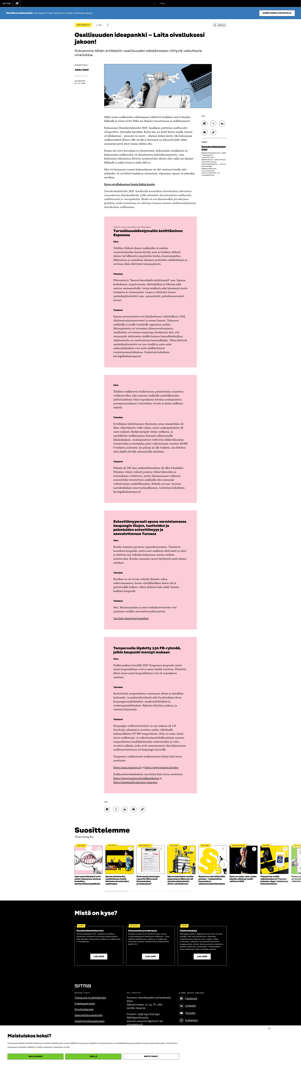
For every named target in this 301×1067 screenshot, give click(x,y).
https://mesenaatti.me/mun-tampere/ (135, 782)
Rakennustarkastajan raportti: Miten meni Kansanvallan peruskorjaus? (148, 880)
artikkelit (83, 25)
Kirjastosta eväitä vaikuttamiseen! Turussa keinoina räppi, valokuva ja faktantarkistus (274, 880)
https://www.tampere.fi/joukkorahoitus (136, 778)
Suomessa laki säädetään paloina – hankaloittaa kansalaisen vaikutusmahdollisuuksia (211, 880)
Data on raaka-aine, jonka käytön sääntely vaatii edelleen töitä (243, 879)
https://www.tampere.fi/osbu (161, 767)
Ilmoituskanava (84, 1009)
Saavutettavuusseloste (89, 1015)
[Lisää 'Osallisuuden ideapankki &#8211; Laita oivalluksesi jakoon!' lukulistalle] (108, 25)
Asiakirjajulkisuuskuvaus (90, 1021)
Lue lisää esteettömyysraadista (131, 618)
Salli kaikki (35, 1056)
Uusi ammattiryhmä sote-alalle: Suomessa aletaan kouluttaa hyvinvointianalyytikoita (88, 880)
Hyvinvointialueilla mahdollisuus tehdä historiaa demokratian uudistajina (117, 880)
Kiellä (93, 1056)
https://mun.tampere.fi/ (127, 767)
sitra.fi (88, 13)
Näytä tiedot (151, 1056)
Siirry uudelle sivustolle (277, 13)
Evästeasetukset (85, 1003)
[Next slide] (224, 864)
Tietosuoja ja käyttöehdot (90, 997)
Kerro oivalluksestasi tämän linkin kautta (129, 184)
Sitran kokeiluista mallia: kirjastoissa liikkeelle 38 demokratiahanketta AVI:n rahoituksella (180, 880)
